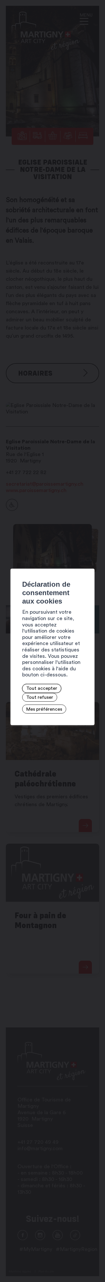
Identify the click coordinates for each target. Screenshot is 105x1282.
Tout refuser (39, 697)
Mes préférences (44, 709)
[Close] (89, 562)
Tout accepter (41, 688)
